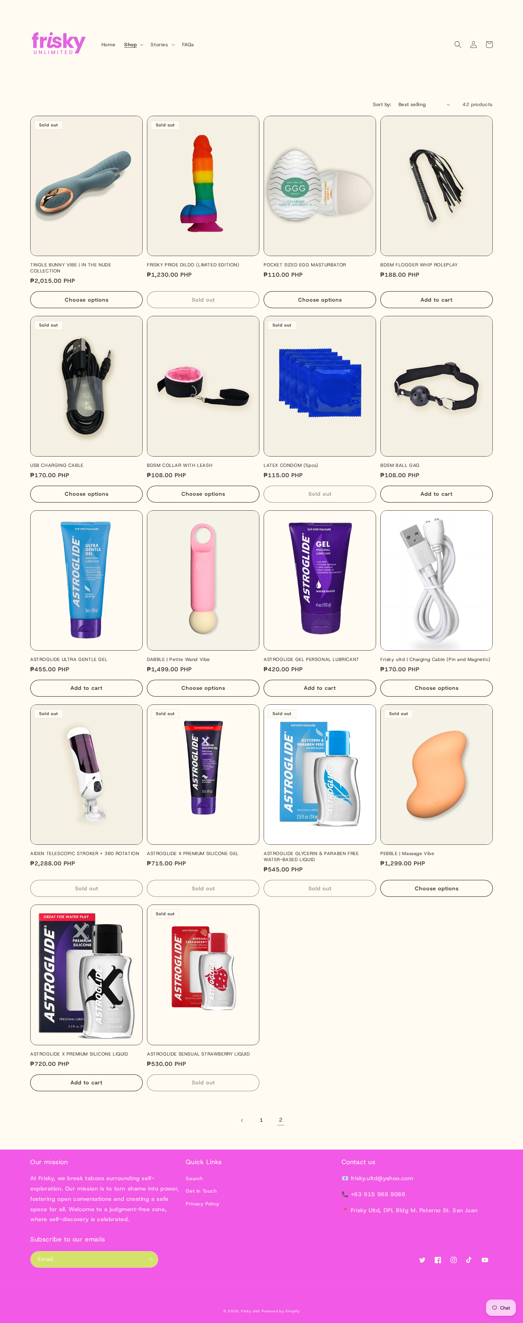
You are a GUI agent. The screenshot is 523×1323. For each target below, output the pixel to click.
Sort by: (382, 104)
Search (194, 1178)
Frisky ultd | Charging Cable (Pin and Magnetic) (435, 659)
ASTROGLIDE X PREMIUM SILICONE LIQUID (79, 1054)
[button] (133, 44)
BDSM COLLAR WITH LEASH (179, 465)
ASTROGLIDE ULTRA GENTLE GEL (68, 659)
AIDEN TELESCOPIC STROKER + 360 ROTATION (84, 853)
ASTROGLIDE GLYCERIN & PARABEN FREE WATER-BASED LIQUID (311, 857)
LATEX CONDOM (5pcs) (291, 465)
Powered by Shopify (281, 1311)
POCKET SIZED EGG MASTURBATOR (305, 265)
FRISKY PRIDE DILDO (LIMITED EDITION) (193, 265)
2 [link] (281, 1120)
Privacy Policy (202, 1203)
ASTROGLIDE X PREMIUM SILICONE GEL (193, 853)
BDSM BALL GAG (400, 465)
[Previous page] (242, 1120)
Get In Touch (201, 1191)
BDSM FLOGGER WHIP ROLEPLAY (419, 265)
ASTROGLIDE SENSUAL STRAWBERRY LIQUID (198, 1054)
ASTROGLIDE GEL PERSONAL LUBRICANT (311, 659)
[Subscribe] (150, 1259)
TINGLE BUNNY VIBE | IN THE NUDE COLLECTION (70, 268)
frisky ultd (250, 1311)
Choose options (87, 299)
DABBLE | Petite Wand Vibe (178, 659)
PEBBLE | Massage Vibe (407, 853)
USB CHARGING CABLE (57, 465)
